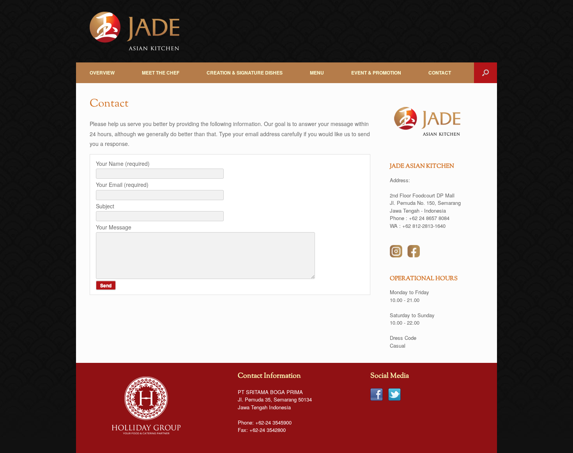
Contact (439, 72)
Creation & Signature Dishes (245, 72)
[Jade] (134, 31)
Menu (317, 72)
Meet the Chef (160, 72)
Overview (102, 72)
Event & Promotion (376, 72)
